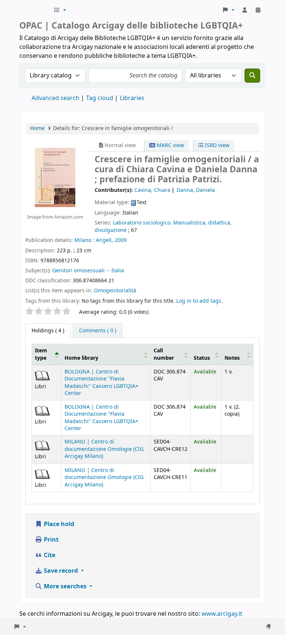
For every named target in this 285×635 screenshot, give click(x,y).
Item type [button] (41, 354)
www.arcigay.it (222, 613)
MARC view (169, 145)
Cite (48, 555)
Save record (60, 570)
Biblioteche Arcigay (35, 10)
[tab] (97, 330)
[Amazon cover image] (55, 177)
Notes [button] (232, 358)
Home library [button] (81, 358)
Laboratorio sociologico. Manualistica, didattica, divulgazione (163, 226)
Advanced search (55, 98)
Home (37, 128)
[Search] (252, 76)
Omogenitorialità (115, 291)
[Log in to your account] (244, 10)
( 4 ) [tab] (48, 331)
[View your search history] (258, 10)
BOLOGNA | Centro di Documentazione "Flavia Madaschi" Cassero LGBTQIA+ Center (101, 382)
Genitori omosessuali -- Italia (88, 271)
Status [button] (202, 358)
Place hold (58, 524)
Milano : (84, 240)
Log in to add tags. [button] (199, 301)
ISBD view (216, 145)
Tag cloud (99, 98)
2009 (121, 240)
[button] (59, 10)
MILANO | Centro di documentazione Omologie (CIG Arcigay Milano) (104, 449)
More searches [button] (65, 586)
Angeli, (104, 240)
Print (50, 539)
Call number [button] (164, 354)
